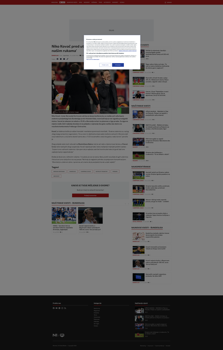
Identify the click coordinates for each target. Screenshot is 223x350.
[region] (112, 52)
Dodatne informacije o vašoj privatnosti (128, 50)
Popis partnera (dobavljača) (92, 59)
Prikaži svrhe (105, 64)
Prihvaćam (118, 64)
